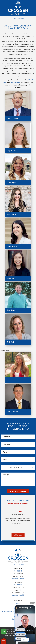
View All (18, 535)
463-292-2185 (18, 571)
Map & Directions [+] (18, 578)
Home (18, 604)
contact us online (15, 82)
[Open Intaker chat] (17, 643)
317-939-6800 (18, 18)
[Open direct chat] (31, 603)
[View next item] (21, 529)
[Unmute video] (25, 621)
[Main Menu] (3, 641)
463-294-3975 (18, 585)
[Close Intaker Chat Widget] (34, 603)
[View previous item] (14, 529)
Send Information (18, 491)
